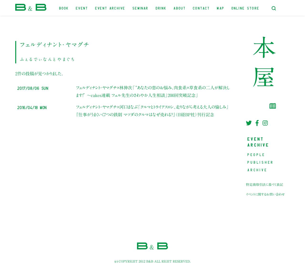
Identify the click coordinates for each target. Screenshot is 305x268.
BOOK (64, 7)
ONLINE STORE (245, 7)
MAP (220, 7)
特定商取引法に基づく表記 (264, 184)
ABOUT (180, 7)
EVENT (82, 7)
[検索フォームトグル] (274, 8)
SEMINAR (140, 7)
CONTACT (201, 7)
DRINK (161, 7)
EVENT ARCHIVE (110, 7)
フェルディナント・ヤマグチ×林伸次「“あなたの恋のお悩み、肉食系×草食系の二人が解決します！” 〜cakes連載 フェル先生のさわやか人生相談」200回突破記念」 (153, 91)
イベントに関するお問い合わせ (265, 194)
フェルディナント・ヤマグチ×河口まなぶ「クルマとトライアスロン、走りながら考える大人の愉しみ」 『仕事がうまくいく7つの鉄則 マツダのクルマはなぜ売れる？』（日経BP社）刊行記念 (152, 111)
